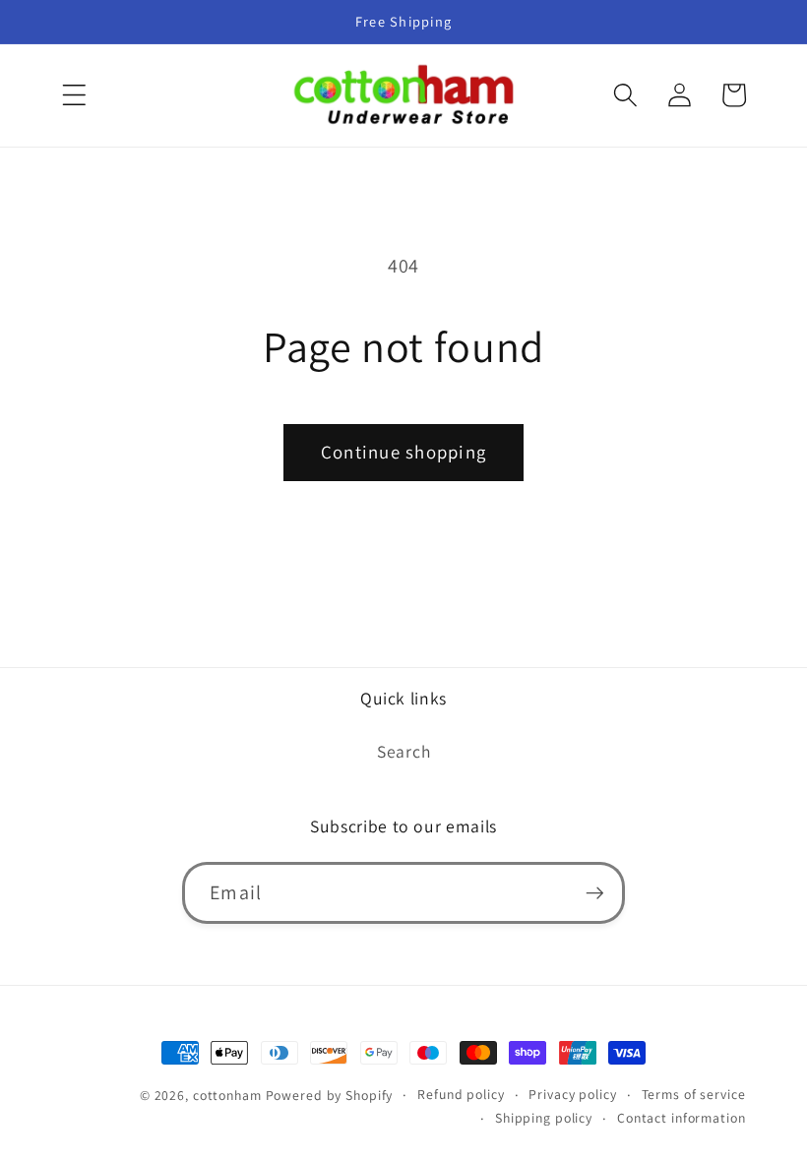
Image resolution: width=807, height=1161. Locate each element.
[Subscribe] (595, 892)
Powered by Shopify (330, 1095)
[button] (74, 95)
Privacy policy (572, 1094)
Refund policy (460, 1094)
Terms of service (694, 1094)
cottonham (227, 1095)
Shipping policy (543, 1118)
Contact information (681, 1118)
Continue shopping (403, 451)
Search (404, 751)
